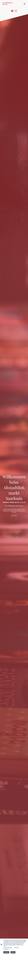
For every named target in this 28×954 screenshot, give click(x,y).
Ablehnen (13, 952)
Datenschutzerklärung (7, 947)
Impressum (16, 947)
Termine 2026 (14, 515)
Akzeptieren (6, 952)
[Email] (16, 11)
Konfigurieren (6, 949)
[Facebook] (12, 11)
